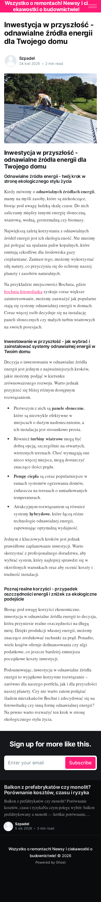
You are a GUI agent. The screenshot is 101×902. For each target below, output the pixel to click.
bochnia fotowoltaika (23, 291)
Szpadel (27, 58)
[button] (92, 6)
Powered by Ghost (50, 862)
